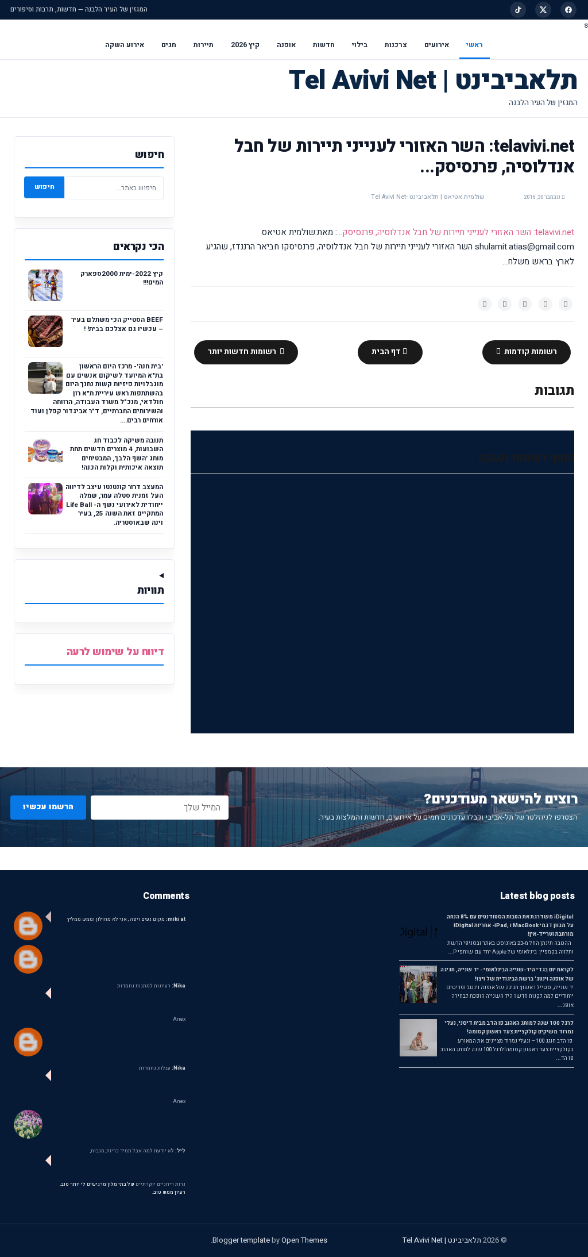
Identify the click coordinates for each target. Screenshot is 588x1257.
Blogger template (241, 1240)
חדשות (324, 45)
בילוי (360, 45)
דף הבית (387, 352)
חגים (168, 45)
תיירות (204, 45)
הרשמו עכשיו (48, 807)
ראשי (474, 45)
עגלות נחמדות (162, 1068)
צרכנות (396, 45)
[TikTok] (518, 10)
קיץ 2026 (245, 45)
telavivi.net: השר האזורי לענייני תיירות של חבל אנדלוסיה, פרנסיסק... (455, 232)
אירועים (436, 45)
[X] (543, 10)
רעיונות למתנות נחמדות (151, 986)
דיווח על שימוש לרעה (115, 652)
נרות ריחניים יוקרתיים (160, 1184)
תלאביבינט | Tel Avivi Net (433, 80)
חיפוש (44, 187)
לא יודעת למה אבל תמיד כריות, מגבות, (137, 1151)
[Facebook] (568, 10)
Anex (179, 1019)
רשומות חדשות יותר (243, 352)
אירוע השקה (124, 45)
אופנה (286, 45)
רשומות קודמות (529, 352)
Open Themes (304, 1240)
